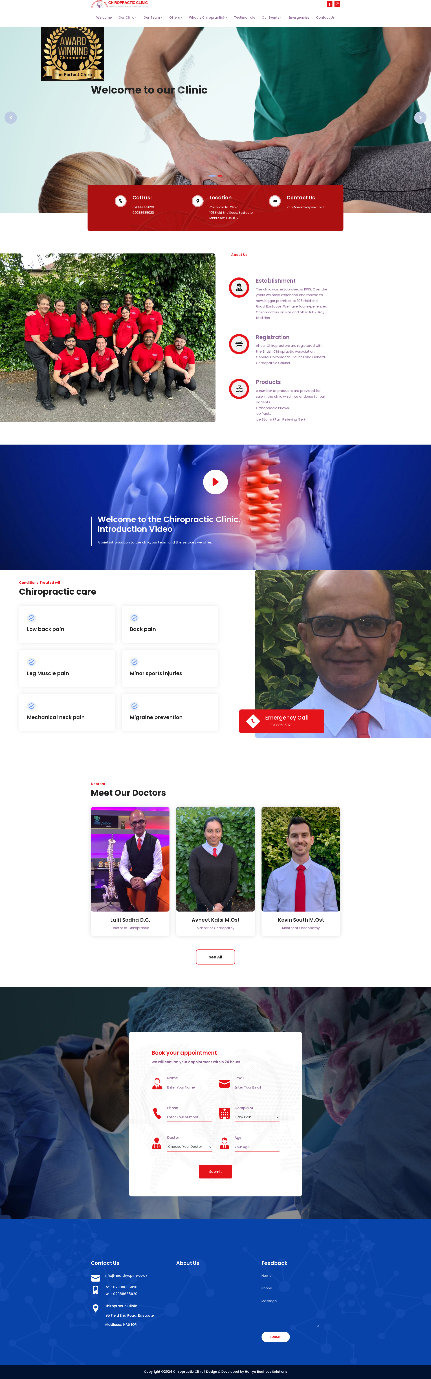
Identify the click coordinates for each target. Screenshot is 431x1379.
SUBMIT (276, 1337)
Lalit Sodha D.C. (130, 920)
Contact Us (325, 17)
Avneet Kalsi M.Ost (216, 920)
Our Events (270, 17)
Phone (172, 1108)
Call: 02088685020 (120, 1287)
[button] (212, 176)
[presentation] (10, 117)
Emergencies (298, 17)
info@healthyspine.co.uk (125, 1275)
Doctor (173, 1137)
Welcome (104, 17)
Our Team (151, 17)
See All (215, 957)
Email (239, 1078)
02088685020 (281, 724)
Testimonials (244, 17)
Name (172, 1078)
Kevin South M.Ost (301, 920)
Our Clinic (126, 17)
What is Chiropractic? (207, 17)
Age (238, 1137)
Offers (174, 17)
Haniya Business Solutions (266, 1371)
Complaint (244, 1108)
